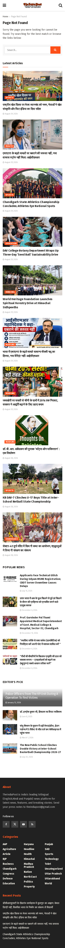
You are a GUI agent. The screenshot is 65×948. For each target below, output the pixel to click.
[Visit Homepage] (32, 5)
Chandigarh (12, 539)
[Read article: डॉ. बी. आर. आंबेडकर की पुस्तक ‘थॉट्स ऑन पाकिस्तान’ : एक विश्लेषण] (32, 430)
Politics (28, 881)
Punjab (49, 844)
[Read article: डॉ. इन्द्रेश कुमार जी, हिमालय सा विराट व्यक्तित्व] (10, 715)
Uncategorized (54, 868)
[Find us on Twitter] (14, 824)
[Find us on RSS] (32, 824)
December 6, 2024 (29, 610)
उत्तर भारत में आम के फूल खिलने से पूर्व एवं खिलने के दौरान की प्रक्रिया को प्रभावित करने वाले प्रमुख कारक (41, 602)
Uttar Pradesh (53, 873)
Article (6, 854)
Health (9, 146)
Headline (10, 345)
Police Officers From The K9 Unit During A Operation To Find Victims (31, 695)
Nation (28, 871)
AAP (5, 844)
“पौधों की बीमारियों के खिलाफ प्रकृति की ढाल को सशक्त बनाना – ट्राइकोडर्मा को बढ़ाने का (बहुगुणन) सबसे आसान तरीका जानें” (41, 660)
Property (29, 886)
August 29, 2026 (11, 114)
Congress (8, 873)
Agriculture (9, 849)
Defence (8, 878)
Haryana (29, 844)
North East (30, 876)
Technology (51, 859)
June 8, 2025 (26, 717)
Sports (9, 98)
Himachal (10, 292)
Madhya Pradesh (29, 865)
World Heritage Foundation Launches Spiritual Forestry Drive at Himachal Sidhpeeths (27, 303)
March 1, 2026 (27, 738)
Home (5, 16)
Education (11, 243)
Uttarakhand (52, 878)
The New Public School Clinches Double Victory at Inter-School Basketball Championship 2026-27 (40, 749)
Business (8, 863)
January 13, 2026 (14, 703)
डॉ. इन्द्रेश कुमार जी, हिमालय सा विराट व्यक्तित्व (41, 711)
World (48, 883)
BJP (5, 859)
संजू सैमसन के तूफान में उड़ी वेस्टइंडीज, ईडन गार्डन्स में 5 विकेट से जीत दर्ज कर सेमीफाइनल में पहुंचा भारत (40, 729)
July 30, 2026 (27, 757)
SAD (47, 849)
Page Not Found (19, 16)
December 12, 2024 (29, 633)
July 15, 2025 (26, 591)
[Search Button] (60, 5)
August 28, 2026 (11, 458)
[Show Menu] (4, 5)
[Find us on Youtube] (23, 824)
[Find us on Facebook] (6, 824)
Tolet (48, 863)
